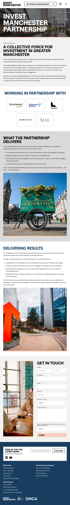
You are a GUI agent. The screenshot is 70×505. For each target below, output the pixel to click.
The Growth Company (43, 468)
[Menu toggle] (66, 4)
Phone (39, 391)
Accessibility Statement (10, 490)
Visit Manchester (41, 473)
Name (39, 367)
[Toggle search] (60, 4)
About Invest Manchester (11, 478)
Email (39, 383)
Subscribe (58, 451)
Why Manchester (8, 468)
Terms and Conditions (10, 487)
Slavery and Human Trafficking (12, 492)
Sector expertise (8, 470)
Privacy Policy (7, 484)
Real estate (6, 473)
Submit (42, 435)
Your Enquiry (42, 407)
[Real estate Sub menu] (12, 473)
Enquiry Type (42, 399)
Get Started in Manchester (37, 4)
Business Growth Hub (42, 470)
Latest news (7, 476)
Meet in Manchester (42, 476)
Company (41, 375)
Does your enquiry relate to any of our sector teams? (51, 425)
